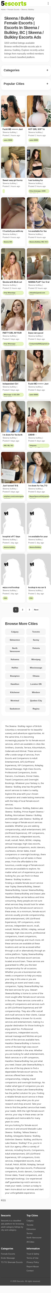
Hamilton (15, 684)
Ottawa (36, 676)
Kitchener (14, 692)
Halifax (15, 668)
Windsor (36, 692)
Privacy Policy (33, 1262)
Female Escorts (13, 10)
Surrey (36, 640)
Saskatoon (15, 709)
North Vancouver (15, 649)
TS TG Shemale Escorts (12, 1262)
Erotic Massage (8, 1258)
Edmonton (15, 640)
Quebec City (36, 700)
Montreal (15, 700)
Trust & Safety (33, 1254)
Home (3, 10)
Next (36, 610)
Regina (36, 709)
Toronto (36, 632)
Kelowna (15, 659)
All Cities (30, 1242)
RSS (3, 1200)
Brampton (15, 676)
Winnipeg (36, 659)
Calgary (15, 632)
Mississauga (36, 668)
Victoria (36, 648)
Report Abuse (33, 1266)
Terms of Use (32, 1258)
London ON (36, 684)
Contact (30, 1270)
